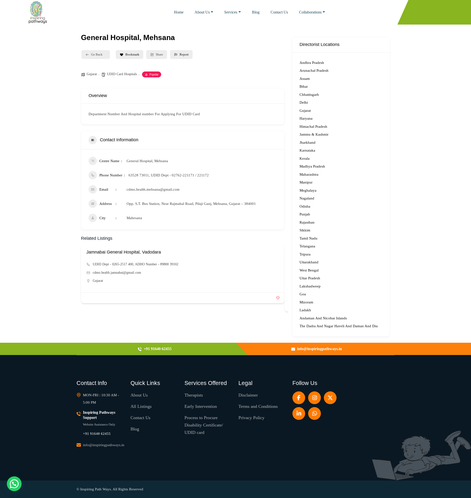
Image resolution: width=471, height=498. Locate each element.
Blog (256, 12)
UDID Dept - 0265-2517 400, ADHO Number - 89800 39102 (135, 264)
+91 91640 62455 (97, 434)
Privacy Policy (251, 417)
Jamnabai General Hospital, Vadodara (123, 252)
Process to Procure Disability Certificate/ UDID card (203, 425)
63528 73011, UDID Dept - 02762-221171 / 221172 (169, 175)
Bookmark (132, 54)
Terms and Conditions (258, 406)
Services (230, 12)
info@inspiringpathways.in (103, 445)
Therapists (193, 395)
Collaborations (310, 12)
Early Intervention (200, 406)
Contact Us (279, 12)
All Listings (141, 406)
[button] (14, 483)
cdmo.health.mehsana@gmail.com (153, 189)
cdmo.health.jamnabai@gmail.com (117, 272)
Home (178, 12)
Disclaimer (248, 395)
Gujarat (92, 74)
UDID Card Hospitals (122, 74)
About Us (202, 12)
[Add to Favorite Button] (278, 298)
